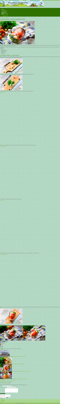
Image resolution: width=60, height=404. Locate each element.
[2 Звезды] (4, 348)
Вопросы (2, 401)
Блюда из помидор (5, 16)
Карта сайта (2, 400)
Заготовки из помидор (2, 17)
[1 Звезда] (1, 348)
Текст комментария (2, 392)
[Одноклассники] (1, 341)
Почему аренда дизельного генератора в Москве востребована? (18, 356)
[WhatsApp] (6, 341)
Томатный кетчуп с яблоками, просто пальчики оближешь (6, 381)
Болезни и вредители (3, 12)
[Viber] (5, 341)
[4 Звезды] (9, 348)
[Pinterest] (3, 341)
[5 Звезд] (12, 348)
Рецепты (2, 14)
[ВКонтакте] (0, 341)
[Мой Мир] (2, 341)
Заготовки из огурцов (5, 15)
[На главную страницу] (30, 3)
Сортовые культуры (5, 10)
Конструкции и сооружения (4, 13)
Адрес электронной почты (3, 387)
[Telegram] (7, 341)
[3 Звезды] (7, 348)
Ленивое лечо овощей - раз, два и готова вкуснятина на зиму (19, 378)
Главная (2, 9)
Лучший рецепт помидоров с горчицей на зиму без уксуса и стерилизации (21, 371)
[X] (4, 341)
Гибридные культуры (5, 11)
